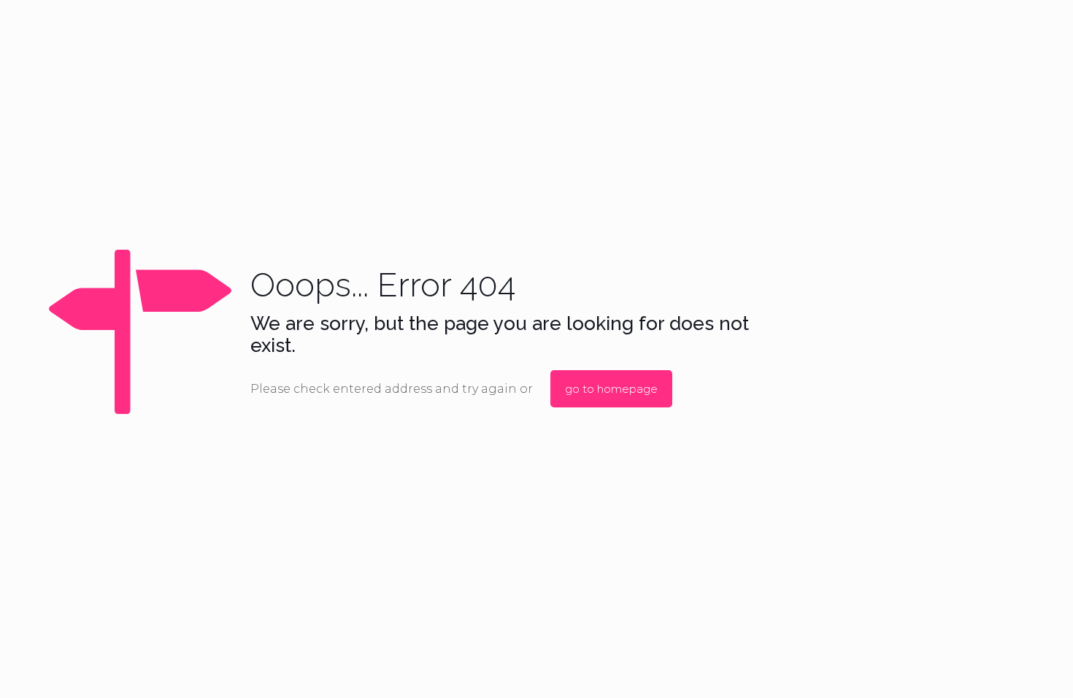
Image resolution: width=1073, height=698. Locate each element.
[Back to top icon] (1003, 668)
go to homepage (611, 389)
